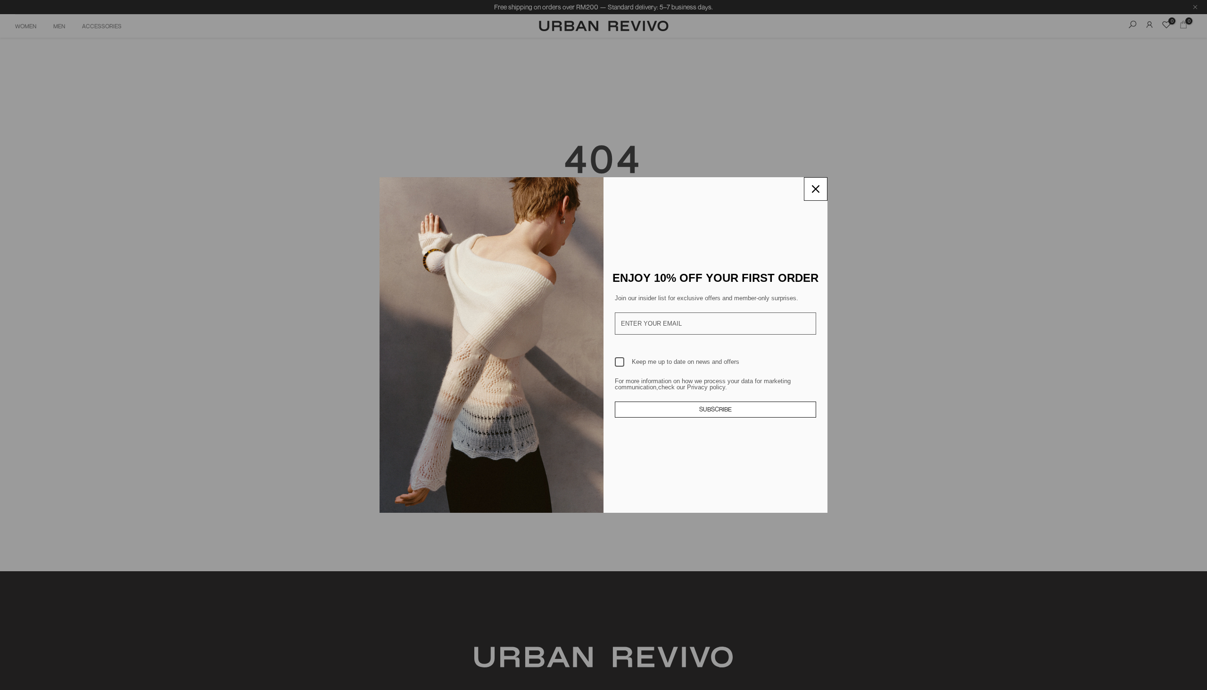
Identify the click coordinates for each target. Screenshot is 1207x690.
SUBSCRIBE (715, 409)
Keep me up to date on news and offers (685, 361)
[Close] (815, 189)
